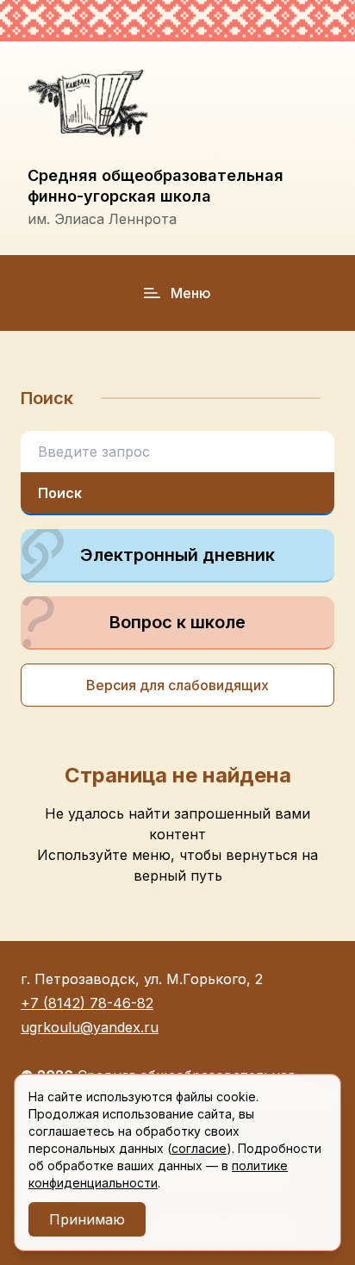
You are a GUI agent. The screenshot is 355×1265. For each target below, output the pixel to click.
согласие (199, 1148)
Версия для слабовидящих (177, 685)
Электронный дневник (177, 555)
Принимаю (87, 1219)
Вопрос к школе (177, 622)
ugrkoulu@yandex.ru (90, 1027)
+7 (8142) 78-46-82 (87, 1003)
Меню (191, 293)
